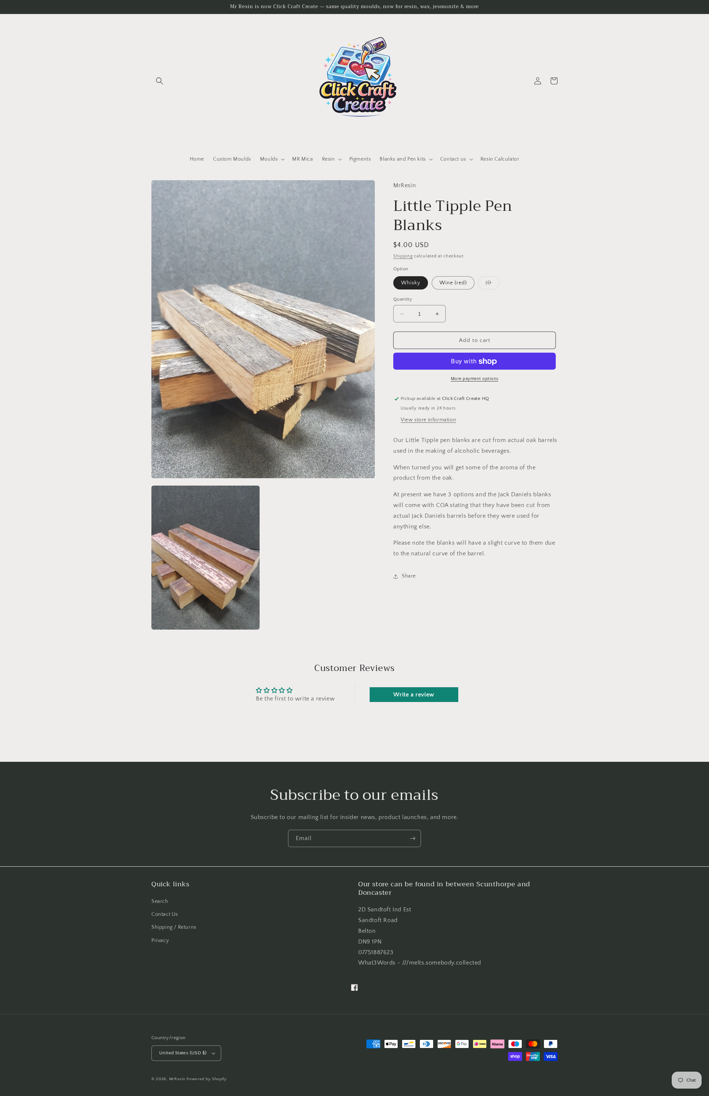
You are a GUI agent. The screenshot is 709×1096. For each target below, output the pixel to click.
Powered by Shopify (206, 1079)
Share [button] (409, 576)
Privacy (160, 940)
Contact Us (164, 914)
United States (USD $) (182, 1052)
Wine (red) (453, 283)
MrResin (177, 1079)
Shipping (403, 256)
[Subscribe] (412, 838)
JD (492, 285)
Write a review (413, 694)
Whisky (410, 283)
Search (159, 901)
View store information (428, 420)
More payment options (475, 379)
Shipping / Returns (173, 927)
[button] (159, 81)
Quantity (402, 299)
